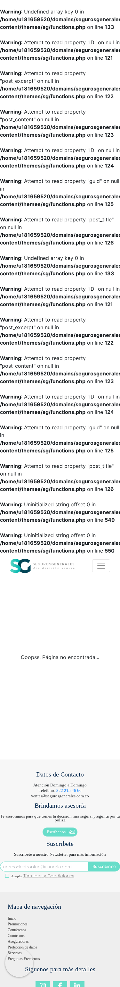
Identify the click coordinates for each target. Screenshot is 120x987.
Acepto (16, 876)
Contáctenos (17, 930)
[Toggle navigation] (101, 565)
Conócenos (16, 935)
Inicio (12, 918)
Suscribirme (104, 866)
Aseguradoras (18, 941)
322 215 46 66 (69, 790)
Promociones (18, 924)
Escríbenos (56, 831)
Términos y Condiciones (48, 876)
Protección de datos (22, 947)
